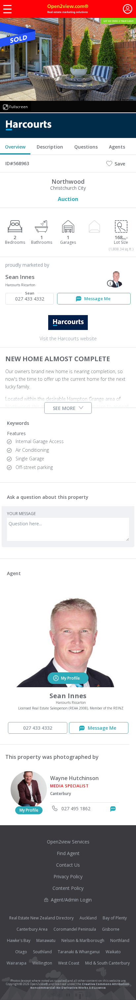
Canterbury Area (32, 929)
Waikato (113, 952)
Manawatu (45, 940)
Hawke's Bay (18, 940)
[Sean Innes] (115, 278)
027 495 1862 (75, 808)
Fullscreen (18, 106)
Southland (42, 952)
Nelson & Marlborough (82, 940)
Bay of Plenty (115, 918)
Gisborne (110, 929)
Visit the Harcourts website (68, 338)
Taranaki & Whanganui (79, 952)
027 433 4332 (29, 297)
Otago (21, 952)
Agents (117, 147)
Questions (86, 147)
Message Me (97, 298)
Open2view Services (68, 841)
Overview (15, 147)
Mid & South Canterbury (107, 963)
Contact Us (68, 865)
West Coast (68, 963)
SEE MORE (64, 408)
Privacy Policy (68, 876)
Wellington (42, 963)
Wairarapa (16, 963)
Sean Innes (20, 277)
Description (50, 147)
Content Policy (68, 888)
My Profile (28, 810)
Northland (119, 940)
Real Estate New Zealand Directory (41, 918)
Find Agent (68, 853)
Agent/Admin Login (71, 900)
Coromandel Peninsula (74, 929)
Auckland (88, 918)
